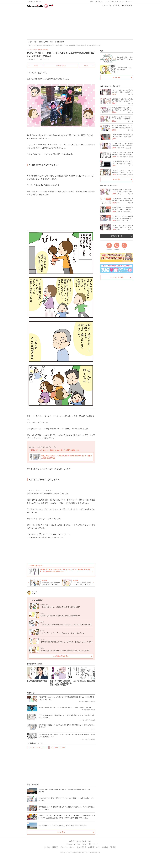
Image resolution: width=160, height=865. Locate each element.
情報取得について (94, 847)
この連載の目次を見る (61, 656)
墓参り (57, 747)
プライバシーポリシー (67, 847)
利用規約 (55, 847)
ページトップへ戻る (117, 277)
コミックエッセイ (34, 747)
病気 (63, 747)
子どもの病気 (59, 42)
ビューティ (106, 1)
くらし (96, 1)
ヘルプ (94, 844)
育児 (35, 42)
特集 (101, 51)
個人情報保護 (81, 847)
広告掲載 (113, 847)
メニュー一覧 (129, 1)
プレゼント (122, 1)
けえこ (45, 747)
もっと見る (61, 832)
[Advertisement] (80, 23)
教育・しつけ (43, 42)
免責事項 (105, 847)
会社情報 (47, 847)
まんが (112, 1)
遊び (51, 42)
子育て (91, 1)
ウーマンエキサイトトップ (111, 5)
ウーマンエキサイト (43, 59)
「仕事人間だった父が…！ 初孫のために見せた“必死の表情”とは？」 (55, 450)
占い (116, 1)
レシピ (101, 1)
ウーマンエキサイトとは (71, 844)
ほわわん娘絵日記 (43, 49)
